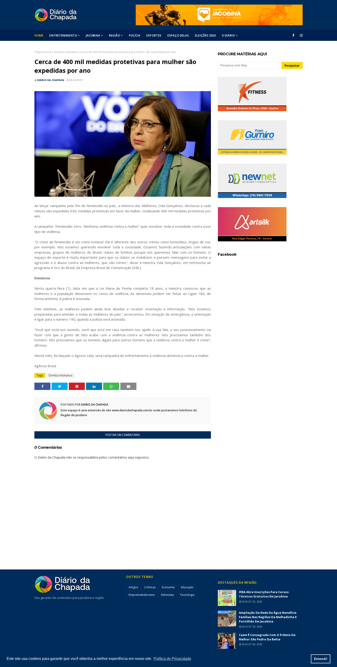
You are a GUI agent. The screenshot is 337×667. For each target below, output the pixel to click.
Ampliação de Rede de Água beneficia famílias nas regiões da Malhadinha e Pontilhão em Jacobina (268, 617)
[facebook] (293, 35)
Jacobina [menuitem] (93, 35)
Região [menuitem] (114, 35)
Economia (168, 587)
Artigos (133, 587)
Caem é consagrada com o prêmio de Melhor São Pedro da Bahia (267, 637)
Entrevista (167, 595)
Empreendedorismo (142, 595)
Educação (187, 587)
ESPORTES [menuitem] (153, 35)
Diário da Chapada (50, 80)
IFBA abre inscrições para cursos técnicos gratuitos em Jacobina (264, 594)
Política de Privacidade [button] (172, 659)
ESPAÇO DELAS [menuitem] (178, 35)
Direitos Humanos (65, 52)
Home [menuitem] (38, 35)
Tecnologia (187, 595)
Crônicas (150, 587)
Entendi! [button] (320, 659)
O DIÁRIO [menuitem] (228, 35)
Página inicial (42, 52)
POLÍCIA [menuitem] (135, 35)
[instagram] (300, 35)
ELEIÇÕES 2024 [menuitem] (205, 35)
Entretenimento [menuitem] (63, 35)
